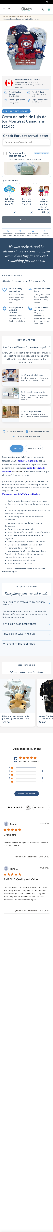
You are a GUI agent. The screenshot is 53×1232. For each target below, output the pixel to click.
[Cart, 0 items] (49, 9)
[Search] (9, 8)
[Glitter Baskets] (26, 9)
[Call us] (43, 9)
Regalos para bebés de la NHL (20, 16)
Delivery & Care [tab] (34, 448)
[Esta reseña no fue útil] (45, 856)
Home (5, 16)
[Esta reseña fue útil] (40, 910)
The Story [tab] (16, 448)
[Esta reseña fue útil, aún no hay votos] (40, 856)
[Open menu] (4, 8)
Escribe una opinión (26, 793)
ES (47, 2)
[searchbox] (15, 807)
